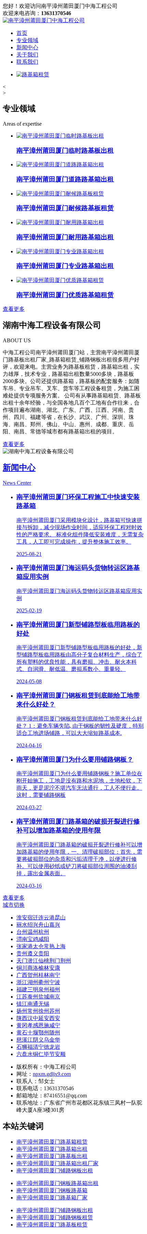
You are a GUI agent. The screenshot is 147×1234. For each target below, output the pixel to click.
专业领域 (27, 40)
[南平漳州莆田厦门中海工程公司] (44, 20)
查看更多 (14, 309)
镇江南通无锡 (32, 1004)
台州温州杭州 (32, 932)
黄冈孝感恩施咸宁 (38, 1025)
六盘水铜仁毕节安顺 (41, 1054)
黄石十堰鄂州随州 (38, 1032)
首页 (21, 33)
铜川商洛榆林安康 (38, 968)
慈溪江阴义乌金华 (38, 1040)
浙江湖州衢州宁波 (38, 982)
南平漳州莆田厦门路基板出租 (52, 1156)
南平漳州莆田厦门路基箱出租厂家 (57, 1163)
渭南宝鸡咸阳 (32, 939)
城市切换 (14, 905)
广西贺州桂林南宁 (38, 975)
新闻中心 (27, 47)
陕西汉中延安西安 (38, 1018)
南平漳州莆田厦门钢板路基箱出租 (57, 1183)
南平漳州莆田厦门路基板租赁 (52, 1224)
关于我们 (27, 55)
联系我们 (27, 62)
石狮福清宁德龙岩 (38, 1047)
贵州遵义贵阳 (32, 953)
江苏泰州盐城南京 (38, 997)
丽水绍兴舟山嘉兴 (38, 925)
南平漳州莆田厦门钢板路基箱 (52, 1190)
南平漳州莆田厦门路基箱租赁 (52, 1142)
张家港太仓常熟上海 (41, 946)
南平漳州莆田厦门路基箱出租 (52, 1149)
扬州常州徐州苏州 (38, 1011)
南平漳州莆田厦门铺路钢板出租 (54, 1170)
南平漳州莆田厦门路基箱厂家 (52, 1197)
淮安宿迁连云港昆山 (41, 917)
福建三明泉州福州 (38, 989)
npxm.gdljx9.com (52, 1074)
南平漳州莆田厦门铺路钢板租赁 (54, 1217)
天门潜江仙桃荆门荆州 (43, 961)
